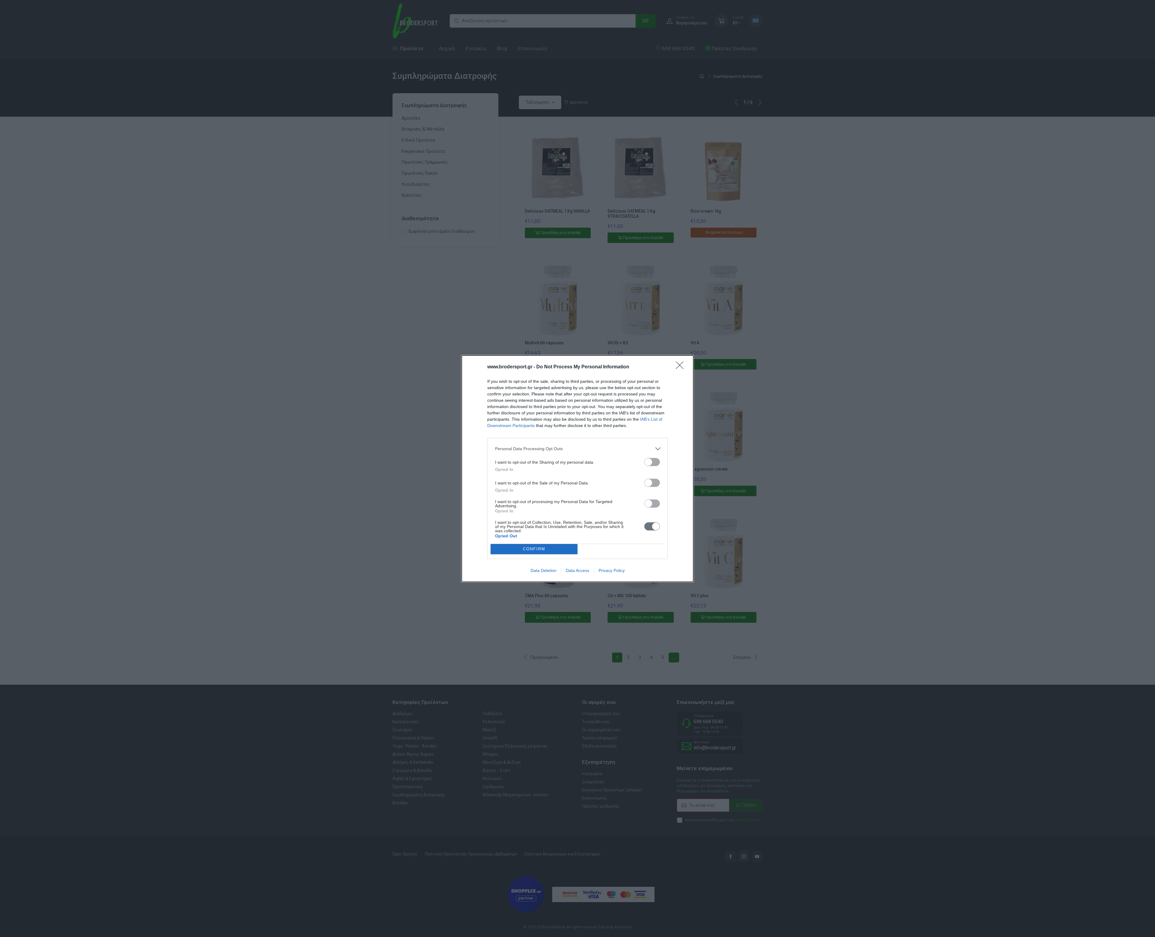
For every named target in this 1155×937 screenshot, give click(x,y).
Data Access (577, 570)
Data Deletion (543, 570)
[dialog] (577, 468)
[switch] (652, 462)
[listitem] (577, 449)
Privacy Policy (612, 570)
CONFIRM (534, 549)
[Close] (681, 367)
